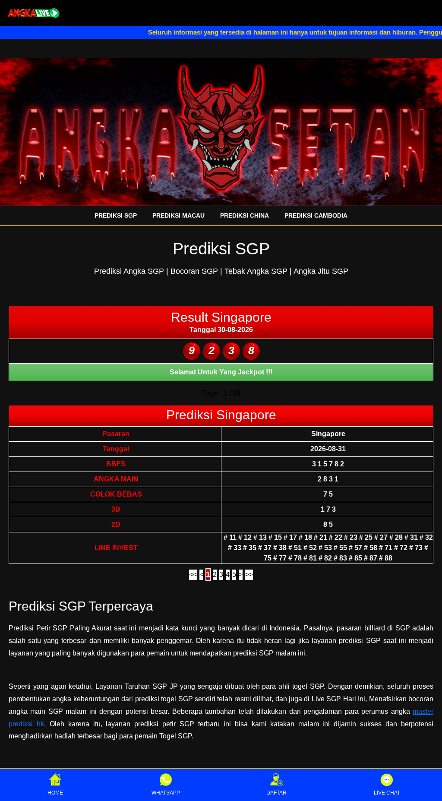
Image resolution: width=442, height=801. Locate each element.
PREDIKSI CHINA (244, 215)
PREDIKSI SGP (116, 215)
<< (193, 574)
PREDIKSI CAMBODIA (315, 215)
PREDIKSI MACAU (178, 215)
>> (249, 574)
